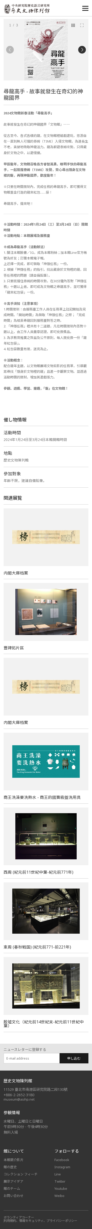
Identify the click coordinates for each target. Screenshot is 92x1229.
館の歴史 (10, 1167)
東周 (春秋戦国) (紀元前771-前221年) (37, 947)
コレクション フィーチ (21, 1174)
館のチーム (12, 1188)
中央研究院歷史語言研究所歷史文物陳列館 (27, 9)
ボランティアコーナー (19, 1217)
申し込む (73, 1058)
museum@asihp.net (19, 1099)
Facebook (61, 1159)
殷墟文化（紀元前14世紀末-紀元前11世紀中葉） (44, 1024)
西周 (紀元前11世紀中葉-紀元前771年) (38, 872)
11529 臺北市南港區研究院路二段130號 (35, 1089)
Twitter (59, 1181)
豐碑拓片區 (14, 648)
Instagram (62, 1167)
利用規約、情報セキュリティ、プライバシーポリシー (40, 1220)
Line (57, 1174)
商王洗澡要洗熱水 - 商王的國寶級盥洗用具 (42, 797)
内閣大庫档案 (16, 573)
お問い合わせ (14, 1195)
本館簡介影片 (14, 1159)
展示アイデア (13, 1181)
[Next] (82, 50)
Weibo (59, 1195)
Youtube (60, 1188)
